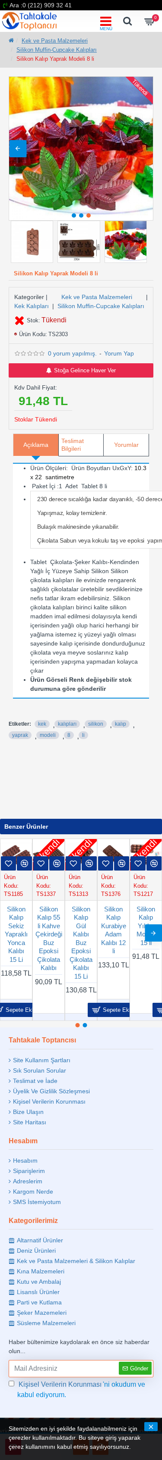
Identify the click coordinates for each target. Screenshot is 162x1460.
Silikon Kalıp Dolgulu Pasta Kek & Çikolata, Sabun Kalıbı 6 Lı (149, 942)
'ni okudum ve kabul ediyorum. (81, 1389)
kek (42, 724)
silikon (95, 724)
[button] (17, 148)
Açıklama (35, 444)
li (83, 735)
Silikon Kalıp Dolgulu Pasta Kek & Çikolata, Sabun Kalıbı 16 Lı (117, 942)
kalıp (120, 724)
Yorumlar (126, 444)
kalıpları (67, 724)
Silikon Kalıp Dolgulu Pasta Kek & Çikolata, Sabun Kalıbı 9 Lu (84, 942)
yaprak (20, 735)
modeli (48, 735)
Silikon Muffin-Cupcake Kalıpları (56, 50)
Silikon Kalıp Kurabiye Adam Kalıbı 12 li (19, 930)
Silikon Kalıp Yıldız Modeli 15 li (52, 925)
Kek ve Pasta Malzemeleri (55, 40)
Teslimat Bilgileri (72, 444)
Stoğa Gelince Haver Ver (85, 370)
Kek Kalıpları (31, 306)
